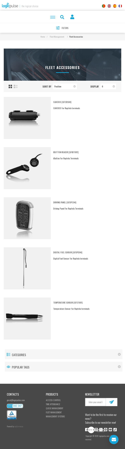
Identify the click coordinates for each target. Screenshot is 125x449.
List (16, 86)
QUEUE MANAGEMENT (54, 408)
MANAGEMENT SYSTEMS (55, 416)
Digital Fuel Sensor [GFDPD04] (67, 252)
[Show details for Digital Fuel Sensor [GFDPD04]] (25, 268)
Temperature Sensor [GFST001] (68, 302)
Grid (10, 86)
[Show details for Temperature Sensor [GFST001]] (25, 318)
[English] (109, 6)
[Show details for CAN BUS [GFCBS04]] (25, 118)
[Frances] (120, 6)
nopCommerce (18, 426)
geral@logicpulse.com (16, 400)
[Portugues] (103, 6)
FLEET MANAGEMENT (54, 412)
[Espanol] (114, 6)
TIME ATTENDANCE (53, 404)
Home (43, 36)
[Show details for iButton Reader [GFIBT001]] (25, 168)
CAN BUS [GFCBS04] (62, 102)
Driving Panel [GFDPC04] (64, 202)
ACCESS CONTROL (53, 400)
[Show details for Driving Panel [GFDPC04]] (25, 218)
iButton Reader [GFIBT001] (65, 152)
